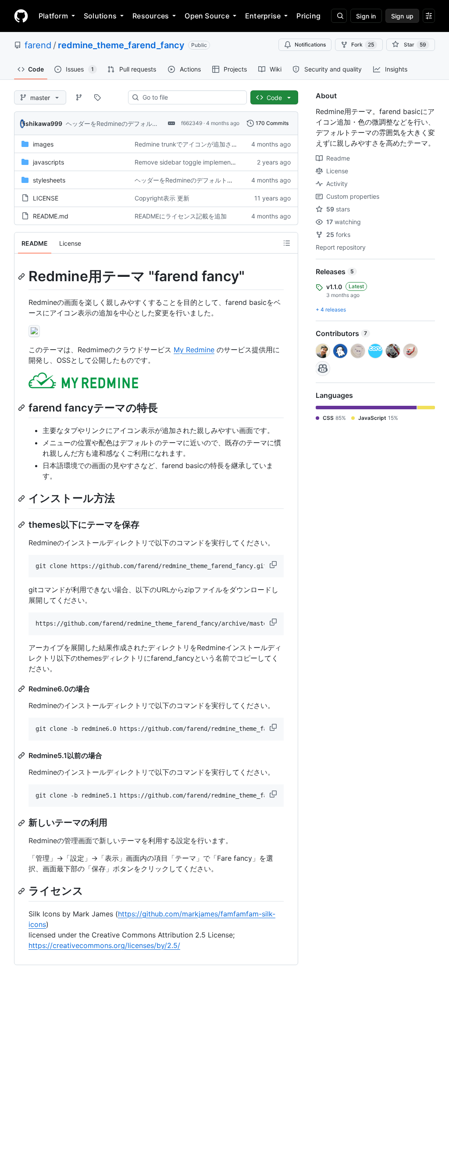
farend (38, 45)
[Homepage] (21, 16)
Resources (150, 15)
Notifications (310, 44)
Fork (362, 44)
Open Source (207, 15)
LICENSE (45, 198)
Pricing (308, 15)
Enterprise (263, 15)
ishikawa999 (43, 123)
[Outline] (286, 243)
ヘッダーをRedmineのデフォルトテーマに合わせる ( (138, 123)
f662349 (191, 123)
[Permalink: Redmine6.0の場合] (22, 689)
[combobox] (191, 97)
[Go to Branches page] (79, 97)
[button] (274, 564)
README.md (50, 216)
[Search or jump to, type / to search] (339, 16)
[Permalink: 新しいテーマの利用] (22, 823)
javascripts (48, 162)
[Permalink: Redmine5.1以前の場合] (22, 755)
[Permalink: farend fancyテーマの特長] (22, 408)
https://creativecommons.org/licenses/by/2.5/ (104, 945)
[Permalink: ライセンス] (22, 891)
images (43, 144)
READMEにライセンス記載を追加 (181, 216)
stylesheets (49, 180)
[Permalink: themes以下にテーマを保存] (22, 525)
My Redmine (194, 349)
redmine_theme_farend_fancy (121, 45)
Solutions (100, 15)
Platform (53, 15)
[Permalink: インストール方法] (22, 498)
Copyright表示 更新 (162, 198)
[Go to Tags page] (97, 97)
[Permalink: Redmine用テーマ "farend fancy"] (22, 276)
